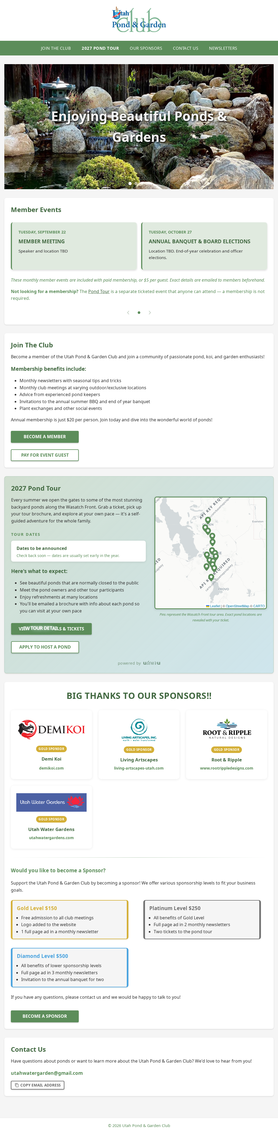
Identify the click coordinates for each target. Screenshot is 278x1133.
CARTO (259, 605)
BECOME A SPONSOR (45, 1016)
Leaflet (214, 605)
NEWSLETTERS (223, 48)
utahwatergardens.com (51, 837)
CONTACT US (185, 48)
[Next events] (149, 312)
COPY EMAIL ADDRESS (40, 1085)
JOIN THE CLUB (56, 48)
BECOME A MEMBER (45, 437)
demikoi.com (51, 768)
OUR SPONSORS (146, 48)
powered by (129, 663)
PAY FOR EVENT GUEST (45, 455)
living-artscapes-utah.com (139, 768)
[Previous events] (128, 312)
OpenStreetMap (237, 605)
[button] (208, 520)
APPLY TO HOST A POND (45, 647)
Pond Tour (99, 291)
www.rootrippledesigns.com (226, 768)
